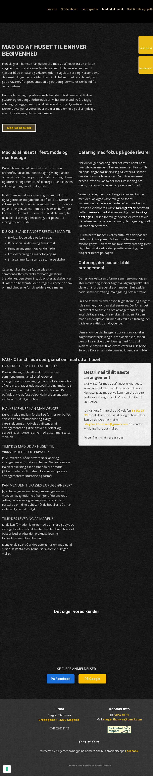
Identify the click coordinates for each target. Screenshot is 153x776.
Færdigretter (89, 9)
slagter (7, 68)
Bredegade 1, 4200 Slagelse (58, 720)
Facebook (131, 751)
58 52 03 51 (121, 715)
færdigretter (126, 208)
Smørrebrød (69, 9)
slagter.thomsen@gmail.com (106, 424)
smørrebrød (97, 212)
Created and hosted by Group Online (89, 765)
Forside (52, 9)
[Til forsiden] (23, 11)
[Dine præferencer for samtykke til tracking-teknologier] (7, 769)
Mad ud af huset (112, 9)
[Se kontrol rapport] (119, 729)
